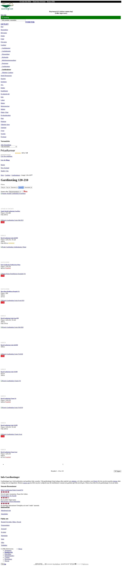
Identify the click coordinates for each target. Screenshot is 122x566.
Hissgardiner (5, 54)
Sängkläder (4, 514)
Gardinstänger (6, 69)
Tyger (2, 131)
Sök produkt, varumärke (9, 20)
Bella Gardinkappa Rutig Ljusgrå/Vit (12, 490)
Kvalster (3, 532)
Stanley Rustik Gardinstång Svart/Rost (10, 211)
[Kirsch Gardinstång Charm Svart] (11, 434)
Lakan (3, 100)
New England (5, 168)
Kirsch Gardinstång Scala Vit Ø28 (9, 371)
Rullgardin (4, 57)
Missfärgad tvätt (6, 510)
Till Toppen (117, 471)
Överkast (3, 137)
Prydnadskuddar (6, 115)
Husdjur (3, 79)
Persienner (4, 63)
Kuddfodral (4, 91)
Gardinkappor (5, 48)
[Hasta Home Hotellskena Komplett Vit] (13, 274)
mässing (74, 481)
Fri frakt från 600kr (25, 1)
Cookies (7, 557)
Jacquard (3, 529)
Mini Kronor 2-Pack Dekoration (10, 501)
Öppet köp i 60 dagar (39, 1)
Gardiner (3, 45)
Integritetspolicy (9, 556)
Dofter (3, 36)
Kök (2, 97)
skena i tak (26, 483)
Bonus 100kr (51, 1)
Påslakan (3, 121)
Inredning (4, 82)
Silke (2, 542)
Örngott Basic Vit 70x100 (8, 496)
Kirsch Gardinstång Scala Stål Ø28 (9, 345)
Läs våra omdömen (6, 156)
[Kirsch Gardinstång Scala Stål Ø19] (12, 220)
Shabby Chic (5, 171)
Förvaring (4, 42)
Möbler (3, 109)
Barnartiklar (4, 30)
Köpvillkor (8, 554)
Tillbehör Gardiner (7, 72)
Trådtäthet (4, 545)
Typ (7, 187)
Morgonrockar (5, 106)
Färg (2, 187)
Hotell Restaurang (6, 75)
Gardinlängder (6, 51)
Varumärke (27, 187)
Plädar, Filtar (4, 112)
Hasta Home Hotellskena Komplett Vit (10, 291)
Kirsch (96, 481)
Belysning (4, 33)
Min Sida (3, 15)
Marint (3, 165)
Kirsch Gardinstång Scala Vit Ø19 (9, 425)
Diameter (13, 187)
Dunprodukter (5, 525)
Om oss (7, 561)
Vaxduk (3, 134)
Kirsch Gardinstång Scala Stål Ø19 (9, 238)
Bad (2, 27)
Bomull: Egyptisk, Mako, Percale (11, 522)
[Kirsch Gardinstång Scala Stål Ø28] (12, 327)
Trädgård (3, 127)
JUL (2, 85)
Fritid (2, 39)
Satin (2, 539)
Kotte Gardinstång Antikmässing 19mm (10, 264)
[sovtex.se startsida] (7, 10)
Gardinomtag (5, 66)
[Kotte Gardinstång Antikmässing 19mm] (13, 247)
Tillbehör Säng (5, 124)
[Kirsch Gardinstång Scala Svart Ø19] (12, 300)
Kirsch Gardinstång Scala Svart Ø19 (10, 318)
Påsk (2, 118)
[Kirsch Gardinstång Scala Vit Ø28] (12, 354)
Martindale (4, 535)
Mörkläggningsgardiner (8, 60)
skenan (115, 481)
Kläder (3, 88)
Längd (20, 187)
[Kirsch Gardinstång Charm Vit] (11, 381)
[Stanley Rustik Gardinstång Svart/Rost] (13, 193)
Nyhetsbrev (8, 550)
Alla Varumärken (6, 145)
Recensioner (8, 559)
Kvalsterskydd (5, 94)
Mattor (3, 103)
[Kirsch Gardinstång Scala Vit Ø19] (12, 407)
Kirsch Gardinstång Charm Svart (9, 452)
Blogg (20, 549)
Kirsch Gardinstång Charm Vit (8, 398)
